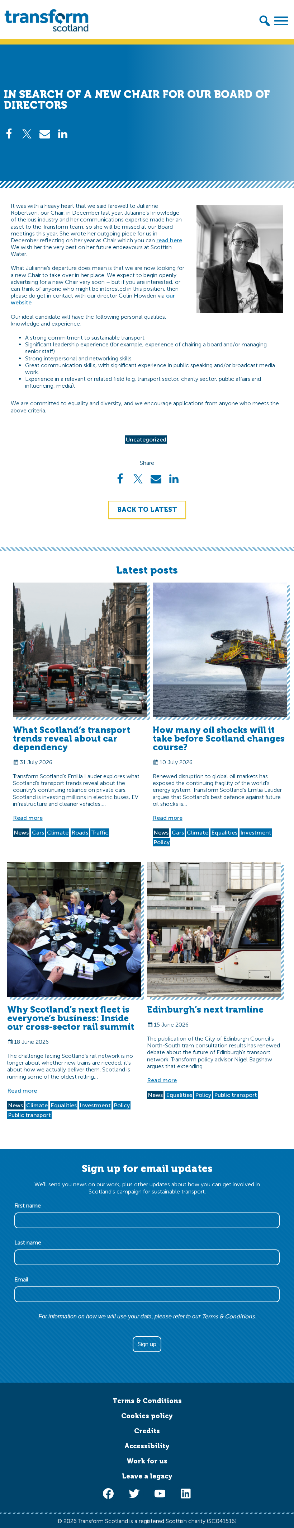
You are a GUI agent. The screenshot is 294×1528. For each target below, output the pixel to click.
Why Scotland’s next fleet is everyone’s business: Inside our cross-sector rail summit (70, 1018)
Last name (30, 1242)
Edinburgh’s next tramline (205, 1009)
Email (23, 1279)
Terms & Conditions (228, 1316)
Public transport (29, 1115)
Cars (38, 832)
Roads (79, 832)
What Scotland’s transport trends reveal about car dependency (71, 738)
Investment (255, 832)
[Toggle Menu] (281, 21)
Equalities (224, 832)
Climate (57, 832)
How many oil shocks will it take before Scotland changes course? (219, 738)
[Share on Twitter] (27, 134)
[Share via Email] (45, 134)
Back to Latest (147, 510)
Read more (28, 817)
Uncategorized (146, 439)
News (21, 832)
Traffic (99, 832)
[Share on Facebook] (9, 134)
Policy (161, 842)
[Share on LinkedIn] (63, 134)
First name (29, 1205)
